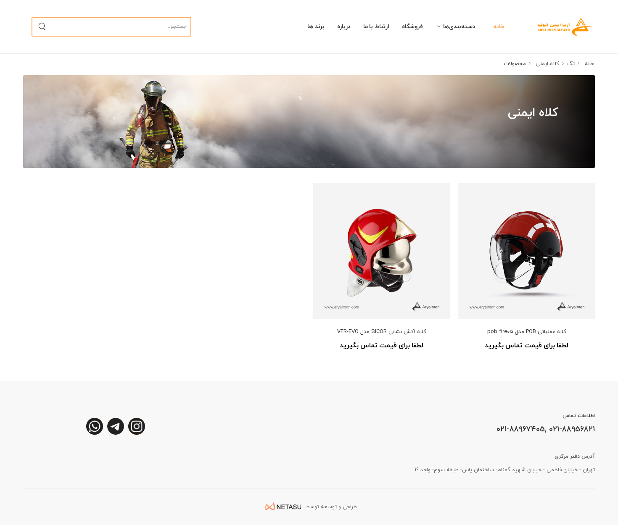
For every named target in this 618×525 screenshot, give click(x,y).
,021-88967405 (522, 429)
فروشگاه (412, 27)
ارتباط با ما (376, 27)
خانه (498, 27)
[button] (458, 26)
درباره (344, 27)
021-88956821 (571, 429)
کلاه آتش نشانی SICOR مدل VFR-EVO (381, 332)
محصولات (515, 64)
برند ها (316, 27)
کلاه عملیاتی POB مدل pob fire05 (526, 332)
